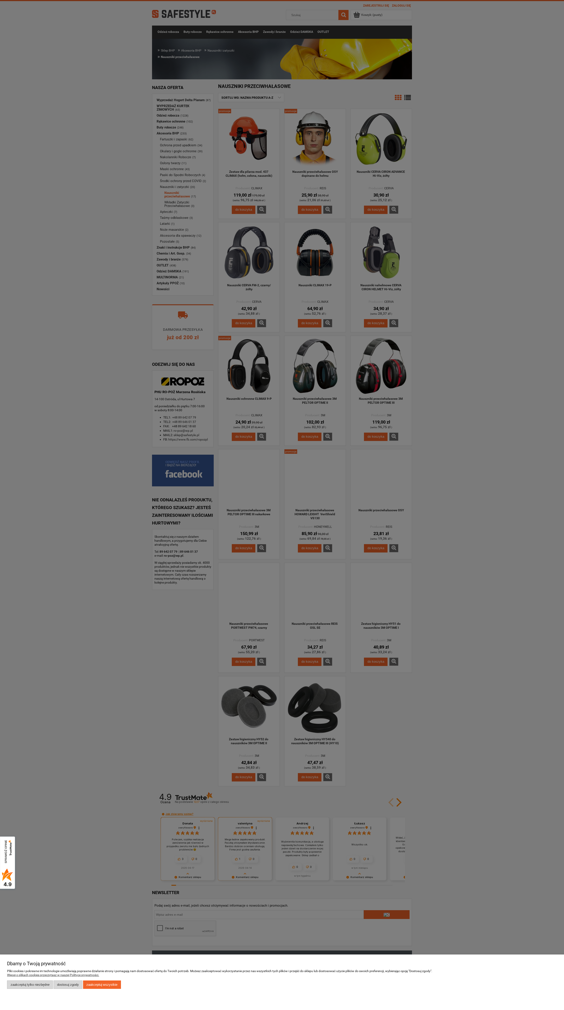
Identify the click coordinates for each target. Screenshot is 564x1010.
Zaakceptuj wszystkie (101, 984)
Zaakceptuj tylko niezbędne (30, 984)
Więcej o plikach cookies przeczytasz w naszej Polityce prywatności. (53, 975)
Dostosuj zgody (68, 984)
